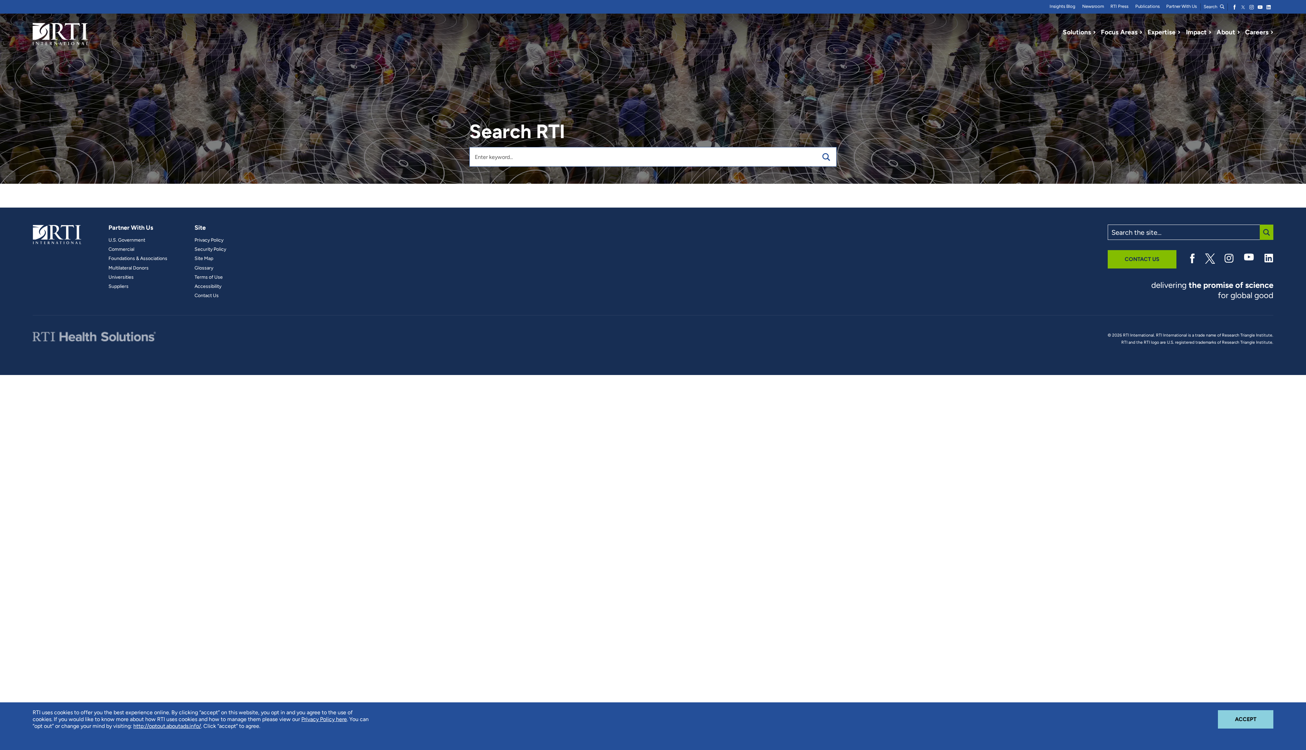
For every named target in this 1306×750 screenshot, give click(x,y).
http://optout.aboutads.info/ (167, 726)
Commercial (121, 249)
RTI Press (1119, 6)
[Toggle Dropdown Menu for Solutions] (1094, 32)
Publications (1147, 6)
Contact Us (207, 295)
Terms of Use (209, 277)
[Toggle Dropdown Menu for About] (1238, 32)
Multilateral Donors (128, 268)
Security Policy (210, 249)
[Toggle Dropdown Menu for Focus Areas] (1141, 32)
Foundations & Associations (137, 258)
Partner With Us (1181, 6)
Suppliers (118, 286)
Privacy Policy (209, 240)
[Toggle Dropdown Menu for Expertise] (1179, 32)
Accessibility (208, 286)
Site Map (204, 258)
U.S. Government (126, 240)
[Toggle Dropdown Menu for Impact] (1210, 32)
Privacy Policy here (324, 719)
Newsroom (1093, 6)
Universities (121, 277)
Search (1211, 6)
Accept (1254, 719)
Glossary (204, 268)
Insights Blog (1062, 6)
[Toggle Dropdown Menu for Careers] (1272, 32)
